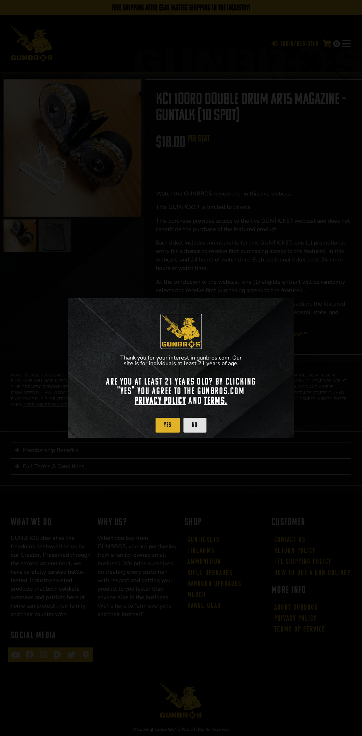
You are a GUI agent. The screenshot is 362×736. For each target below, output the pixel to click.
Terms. (215, 400)
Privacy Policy (160, 400)
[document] (181, 368)
